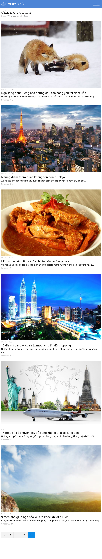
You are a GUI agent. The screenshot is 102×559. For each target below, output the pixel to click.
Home (3, 16)
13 (24, 535)
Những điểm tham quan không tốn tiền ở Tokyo (33, 177)
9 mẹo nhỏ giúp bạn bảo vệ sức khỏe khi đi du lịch (35, 517)
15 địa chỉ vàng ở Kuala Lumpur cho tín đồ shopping (36, 345)
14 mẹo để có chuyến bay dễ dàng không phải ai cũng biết (40, 433)
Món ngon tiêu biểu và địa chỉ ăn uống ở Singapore (35, 261)
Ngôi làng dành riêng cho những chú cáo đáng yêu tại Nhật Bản (43, 93)
